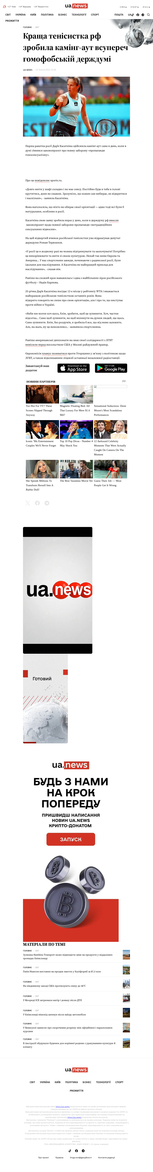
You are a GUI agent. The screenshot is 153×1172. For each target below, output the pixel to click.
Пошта (118, 15)
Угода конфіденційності (81, 1157)
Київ (33, 15)
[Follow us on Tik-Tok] (132, 15)
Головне (27, 27)
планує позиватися (54, 353)
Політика (47, 15)
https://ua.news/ (63, 1106)
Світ (8, 15)
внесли (114, 220)
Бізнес (62, 15)
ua (129, 15)
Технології (79, 15)
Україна (21, 15)
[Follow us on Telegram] (142, 15)
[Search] (148, 14)
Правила (59, 1157)
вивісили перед (35, 344)
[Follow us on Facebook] (137, 15)
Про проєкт (43, 1157)
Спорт (95, 15)
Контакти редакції (106, 1157)
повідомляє (42, 180)
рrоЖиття (12, 21)
